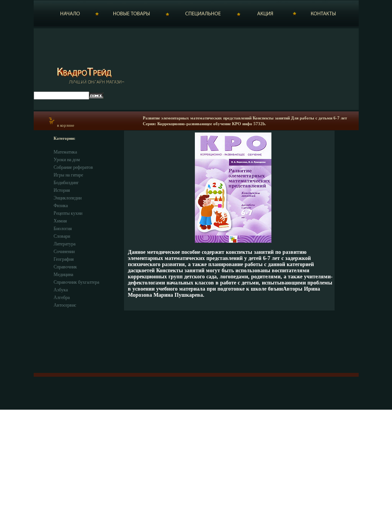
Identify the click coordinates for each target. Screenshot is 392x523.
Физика (61, 205)
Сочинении (64, 251)
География (64, 259)
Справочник (65, 267)
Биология (63, 228)
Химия (60, 221)
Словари (62, 236)
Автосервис (65, 305)
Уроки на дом (67, 159)
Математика (65, 152)
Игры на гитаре (68, 175)
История (62, 190)
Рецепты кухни (68, 213)
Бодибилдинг (66, 182)
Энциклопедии (68, 198)
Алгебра (62, 297)
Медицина (63, 274)
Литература (64, 244)
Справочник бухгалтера (76, 282)
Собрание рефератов (73, 167)
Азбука (61, 290)
